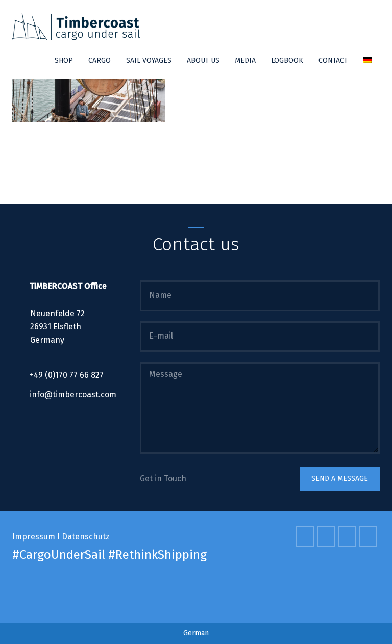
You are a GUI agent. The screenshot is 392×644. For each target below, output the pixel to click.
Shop (64, 60)
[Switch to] (367, 60)
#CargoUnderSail (58, 555)
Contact (333, 60)
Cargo (99, 60)
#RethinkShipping (157, 555)
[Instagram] (369, 537)
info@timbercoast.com (73, 394)
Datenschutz (86, 537)
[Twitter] (327, 537)
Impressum (33, 537)
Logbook (287, 60)
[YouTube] (348, 537)
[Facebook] (306, 537)
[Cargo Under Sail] (76, 27)
